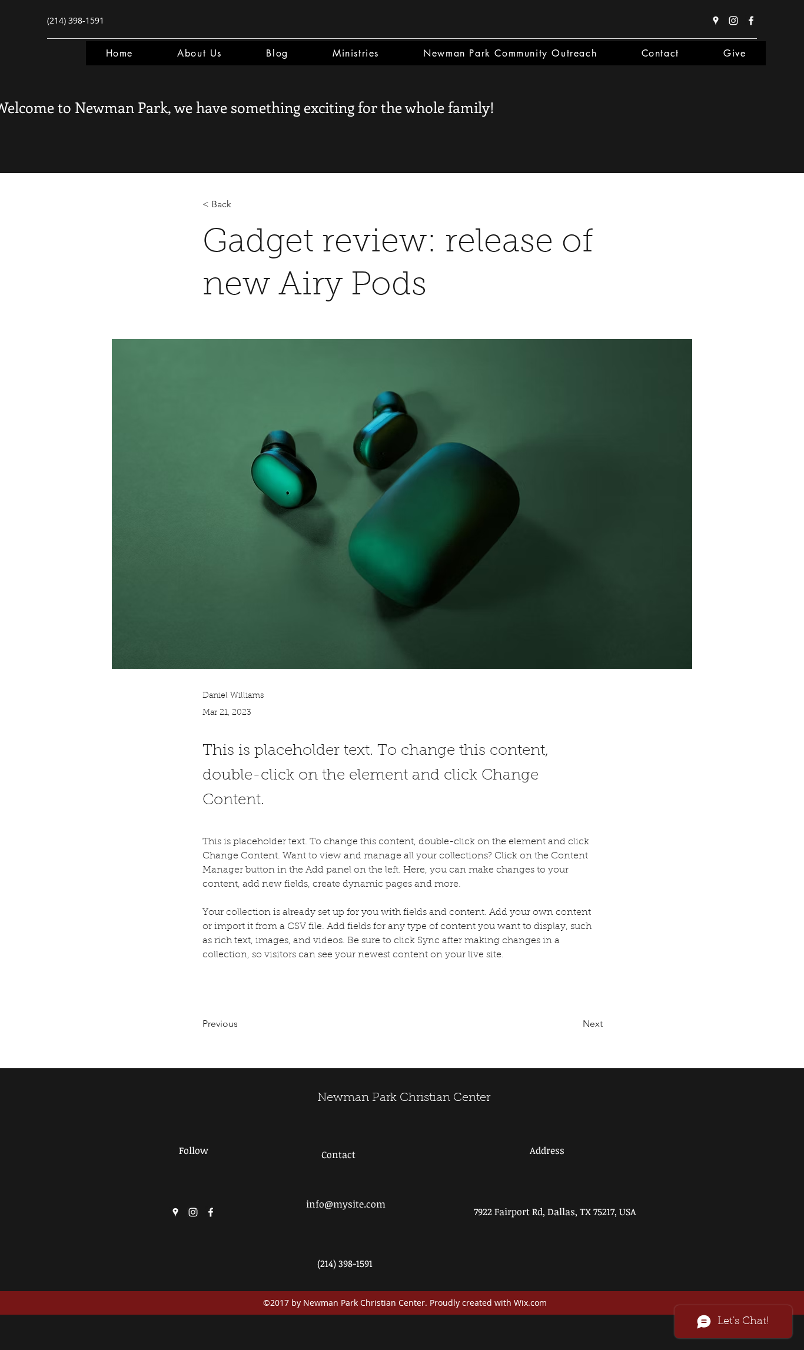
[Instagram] (733, 20)
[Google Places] (716, 20)
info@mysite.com (346, 1204)
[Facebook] (751, 20)
